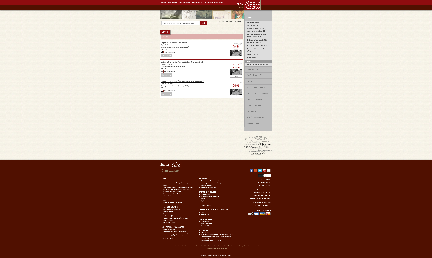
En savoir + (166, 55)
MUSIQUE (203, 178)
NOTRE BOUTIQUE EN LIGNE (262, 192)
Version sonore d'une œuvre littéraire (211, 181)
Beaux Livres (251, 58)
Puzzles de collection (207, 203)
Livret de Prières (168, 238)
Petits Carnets (205, 232)
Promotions (204, 230)
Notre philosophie (184, 2)
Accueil (163, 2)
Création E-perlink (226, 255)
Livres (249, 18)
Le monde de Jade (254, 106)
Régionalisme (205, 201)
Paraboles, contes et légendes (257, 45)
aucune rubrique (252, 25)
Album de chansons (206, 185)
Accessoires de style (256, 88)
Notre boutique (197, 2)
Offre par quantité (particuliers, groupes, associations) (217, 234)
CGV (223, 22)
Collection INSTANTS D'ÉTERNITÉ (258, 64)
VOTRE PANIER (238, 22)
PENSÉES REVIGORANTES (256, 118)
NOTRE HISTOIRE (266, 179)
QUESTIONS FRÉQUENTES (263, 205)
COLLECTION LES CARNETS (172, 227)
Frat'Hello (251, 112)
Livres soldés (205, 228)
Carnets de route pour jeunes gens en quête (176, 234)
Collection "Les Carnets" (258, 94)
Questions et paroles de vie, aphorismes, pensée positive (256, 30)
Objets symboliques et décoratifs (210, 196)
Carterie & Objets (254, 75)
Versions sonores (168, 214)
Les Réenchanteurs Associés (213, 2)
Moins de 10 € (205, 226)
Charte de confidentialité (200, 246)
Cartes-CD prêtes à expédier (209, 187)
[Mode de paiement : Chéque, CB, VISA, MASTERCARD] (259, 213)
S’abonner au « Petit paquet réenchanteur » (217, 248)
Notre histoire (172, 2)
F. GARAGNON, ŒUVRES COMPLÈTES (260, 189)
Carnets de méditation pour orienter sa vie (175, 236)
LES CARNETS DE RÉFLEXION (262, 202)
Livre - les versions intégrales (171, 209)
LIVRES (164, 178)
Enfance (250, 82)
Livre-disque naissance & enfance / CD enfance (214, 183)
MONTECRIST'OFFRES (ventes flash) (211, 241)
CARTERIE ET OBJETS (207, 192)
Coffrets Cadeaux (254, 100)
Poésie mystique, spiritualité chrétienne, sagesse (257, 41)
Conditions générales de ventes (184, 246)
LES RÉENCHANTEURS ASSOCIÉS (261, 195)
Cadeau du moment (206, 224)
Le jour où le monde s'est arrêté (174, 43)
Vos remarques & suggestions (239, 246)
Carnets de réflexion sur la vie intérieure (174, 232)
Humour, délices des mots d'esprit (256, 50)
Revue (249, 61)
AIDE (220, 22)
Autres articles (205, 214)
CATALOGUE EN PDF (265, 186)
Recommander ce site (224, 246)
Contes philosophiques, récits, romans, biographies (257, 36)
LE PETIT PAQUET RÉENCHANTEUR (260, 199)
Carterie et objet (168, 216)
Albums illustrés (252, 54)
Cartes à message (168, 220)
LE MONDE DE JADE (169, 207)
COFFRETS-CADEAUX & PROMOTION (213, 210)
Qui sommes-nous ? (253, 246)
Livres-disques (253, 70)
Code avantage (205, 221)
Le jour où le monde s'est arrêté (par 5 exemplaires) (182, 62)
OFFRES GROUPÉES (169, 222)
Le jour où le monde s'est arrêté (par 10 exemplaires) (182, 81)
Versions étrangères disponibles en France (175, 218)
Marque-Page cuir (206, 205)
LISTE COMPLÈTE (253, 22)
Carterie (203, 199)
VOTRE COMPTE (229, 22)
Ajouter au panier (169, 52)
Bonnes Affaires (254, 124)
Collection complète (169, 229)
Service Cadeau (212, 246)
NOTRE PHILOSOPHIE (264, 182)
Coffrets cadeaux (168, 212)
